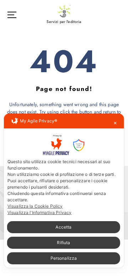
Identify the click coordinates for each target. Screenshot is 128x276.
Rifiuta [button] (63, 242)
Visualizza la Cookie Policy (35, 206)
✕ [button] (115, 123)
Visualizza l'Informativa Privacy (39, 212)
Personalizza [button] (63, 258)
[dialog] (64, 191)
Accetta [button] (63, 227)
